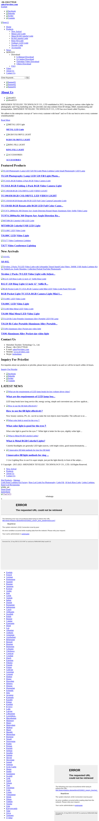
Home (8, 27)
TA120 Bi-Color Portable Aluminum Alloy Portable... (29, 323)
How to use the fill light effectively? (24, 411)
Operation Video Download (27, 61)
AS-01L (5, 261)
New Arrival (16, 31)
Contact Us (10, 73)
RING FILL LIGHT (15, 150)
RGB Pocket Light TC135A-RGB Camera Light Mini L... (31, 293)
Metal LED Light (18, 34)
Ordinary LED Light (19, 43)
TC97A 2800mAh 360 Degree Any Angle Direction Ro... (30, 215)
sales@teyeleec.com (9, 4)
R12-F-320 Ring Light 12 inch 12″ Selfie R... (24, 284)
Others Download (23, 64)
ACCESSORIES (13, 160)
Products (9, 29)
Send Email (5, 489)
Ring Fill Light (17, 41)
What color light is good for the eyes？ (26, 425)
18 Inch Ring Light (73, 482)
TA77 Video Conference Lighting (18, 245)
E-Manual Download (25, 57)
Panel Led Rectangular (10, 485)
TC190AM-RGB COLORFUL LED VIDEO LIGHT (29, 195)
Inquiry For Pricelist (9, 369)
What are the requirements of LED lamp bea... (30, 396)
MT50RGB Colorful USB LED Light (20, 225)
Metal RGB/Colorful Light (22, 36)
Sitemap (16, 480)
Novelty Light (17, 45)
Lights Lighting (88, 482)
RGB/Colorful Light (19, 38)
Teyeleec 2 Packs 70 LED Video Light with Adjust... (28, 274)
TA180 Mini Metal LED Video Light (20, 313)
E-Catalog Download (25, 59)
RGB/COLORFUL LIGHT (18, 140)
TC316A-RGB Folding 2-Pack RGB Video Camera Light (31, 185)
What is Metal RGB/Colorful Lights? (25, 440)
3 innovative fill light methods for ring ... (27, 455)
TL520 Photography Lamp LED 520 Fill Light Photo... (30, 176)
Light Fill (60, 482)
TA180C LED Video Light (15, 235)
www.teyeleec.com (21, 352)
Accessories (16, 48)
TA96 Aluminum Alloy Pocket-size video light (25, 333)
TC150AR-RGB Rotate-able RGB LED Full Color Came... (32, 205)
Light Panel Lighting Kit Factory (14, 482)
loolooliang (17, 354)
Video (8, 68)
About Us (10, 71)
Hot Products (6, 480)
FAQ (13, 66)
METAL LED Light (15, 129)
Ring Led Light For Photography (42, 482)
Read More (5, 120)
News (8, 50)
